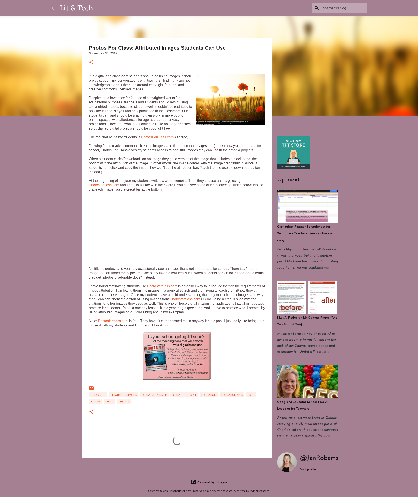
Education (208, 394)
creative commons (123, 394)
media (109, 401)
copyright (98, 394)
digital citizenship (154, 394)
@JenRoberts (319, 458)
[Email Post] (91, 389)
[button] (91, 62)
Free (251, 394)
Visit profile (308, 469)
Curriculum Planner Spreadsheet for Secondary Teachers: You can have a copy (304, 233)
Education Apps (232, 394)
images (95, 401)
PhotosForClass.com (157, 137)
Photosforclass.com (104, 185)
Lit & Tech (76, 7)
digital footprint (184, 394)
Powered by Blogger (212, 482)
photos (124, 401)
